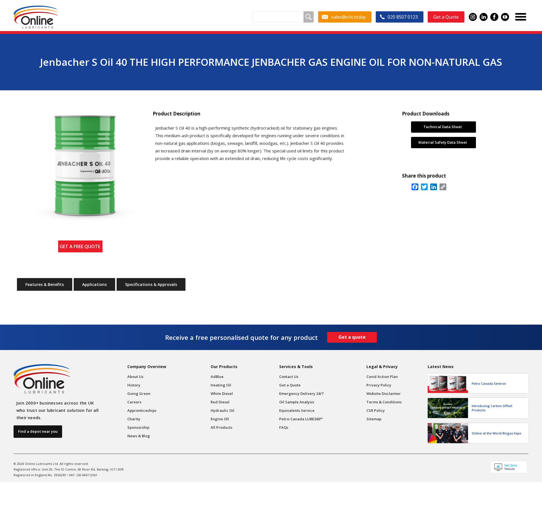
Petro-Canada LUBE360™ (301, 418)
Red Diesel (220, 402)
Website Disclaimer (383, 393)
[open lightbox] (80, 166)
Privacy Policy (378, 385)
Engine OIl (220, 418)
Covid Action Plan (382, 376)
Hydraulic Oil (222, 410)
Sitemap (373, 418)
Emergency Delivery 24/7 (301, 393)
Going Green (138, 393)
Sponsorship (138, 427)
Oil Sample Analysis (296, 402)
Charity (133, 418)
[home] (36, 17)
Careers (134, 402)
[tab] (44, 284)
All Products (221, 427)
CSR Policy (375, 410)
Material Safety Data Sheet (442, 142)
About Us (135, 376)
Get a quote (352, 337)
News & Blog (138, 435)
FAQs (283, 427)
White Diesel (222, 393)
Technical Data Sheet (442, 126)
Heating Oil (221, 385)
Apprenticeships (141, 410)
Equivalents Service (296, 410)
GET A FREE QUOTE (81, 246)
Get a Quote (290, 385)
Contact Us (288, 376)
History (133, 385)
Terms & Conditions (384, 402)
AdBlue (217, 376)
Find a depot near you (38, 431)
